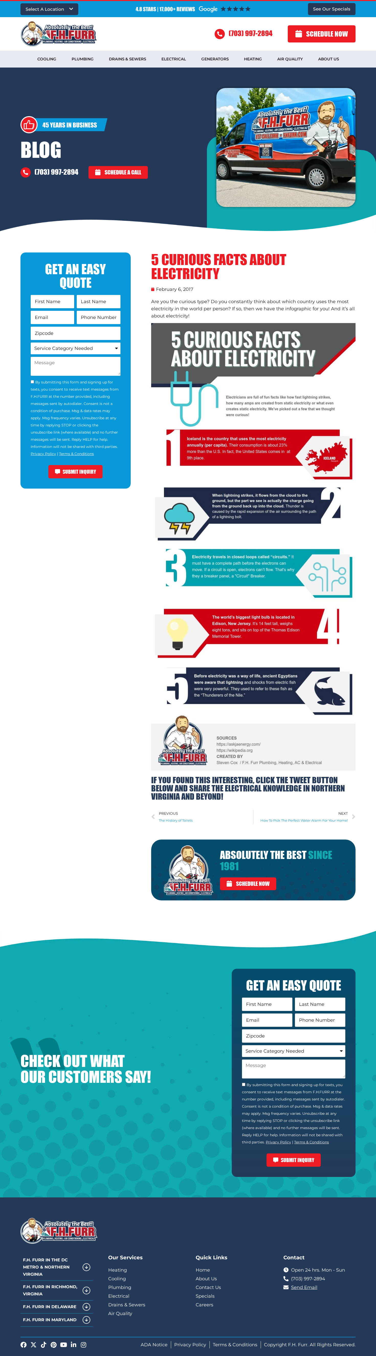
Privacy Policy (43, 453)
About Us (328, 59)
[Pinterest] (53, 1345)
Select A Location (45, 9)
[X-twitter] (33, 1345)
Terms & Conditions (76, 453)
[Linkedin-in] (73, 1345)
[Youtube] (63, 1345)
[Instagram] (83, 1345)
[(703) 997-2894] (220, 34)
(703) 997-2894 (250, 33)
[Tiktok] (43, 1345)
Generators (215, 59)
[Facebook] (23, 1345)
